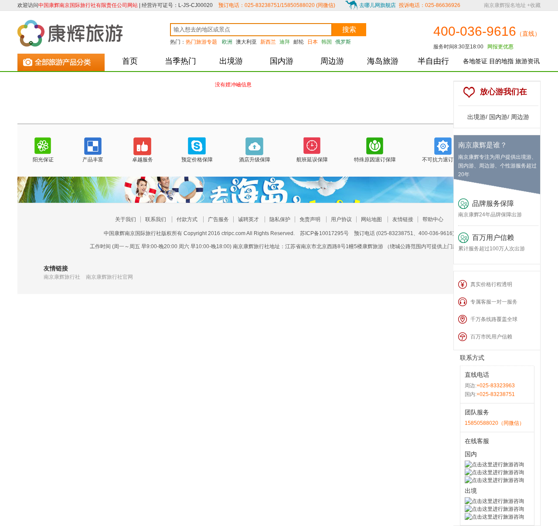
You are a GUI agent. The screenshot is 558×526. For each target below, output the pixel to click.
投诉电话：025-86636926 (429, 5)
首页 (130, 61)
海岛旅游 (382, 61)
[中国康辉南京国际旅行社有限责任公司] (71, 33)
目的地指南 (501, 65)
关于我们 (125, 219)
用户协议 (341, 219)
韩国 (326, 42)
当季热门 (180, 61)
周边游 (332, 61)
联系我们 (155, 219)
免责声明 (309, 219)
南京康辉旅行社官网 (109, 277)
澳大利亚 (246, 42)
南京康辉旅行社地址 (256, 246)
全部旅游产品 (61, 60)
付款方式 (187, 219)
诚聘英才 (248, 219)
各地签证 (475, 61)
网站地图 (371, 219)
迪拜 (284, 42)
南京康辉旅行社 (62, 277)
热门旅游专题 (201, 42)
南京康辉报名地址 (505, 5)
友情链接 (402, 219)
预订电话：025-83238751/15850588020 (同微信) (276, 5)
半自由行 (433, 61)
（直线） (528, 33)
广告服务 (218, 219)
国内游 (281, 61)
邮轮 (298, 42)
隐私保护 (279, 219)
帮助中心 (432, 219)
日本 (312, 42)
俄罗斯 (343, 42)
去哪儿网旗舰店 (377, 5)
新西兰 (268, 42)
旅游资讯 (527, 61)
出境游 (231, 61)
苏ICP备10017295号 (324, 233)
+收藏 (534, 5)
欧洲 (227, 42)
